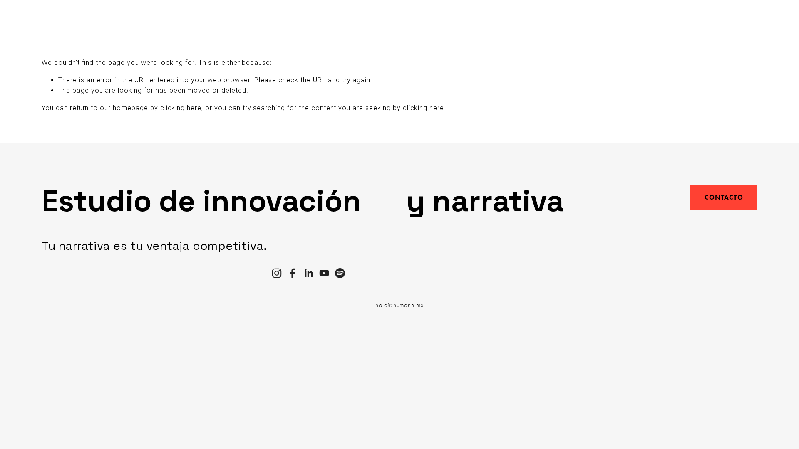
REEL (332, 22)
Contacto (724, 197)
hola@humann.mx (399, 305)
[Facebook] (293, 273)
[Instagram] (277, 273)
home (51, 22)
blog (267, 22)
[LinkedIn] (308, 273)
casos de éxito (187, 22)
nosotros (84, 22)
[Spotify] (340, 273)
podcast (236, 22)
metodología (131, 22)
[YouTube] (324, 273)
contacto (300, 22)
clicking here (180, 108)
